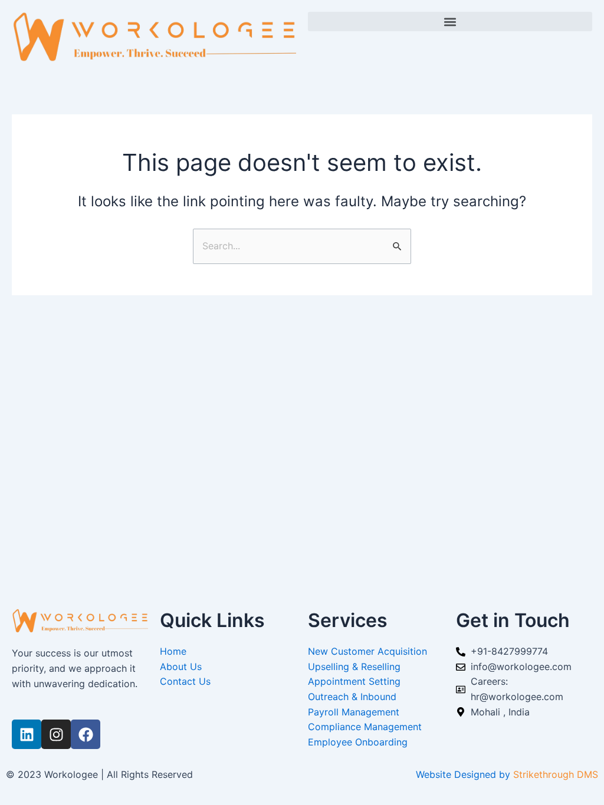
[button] (450, 21)
